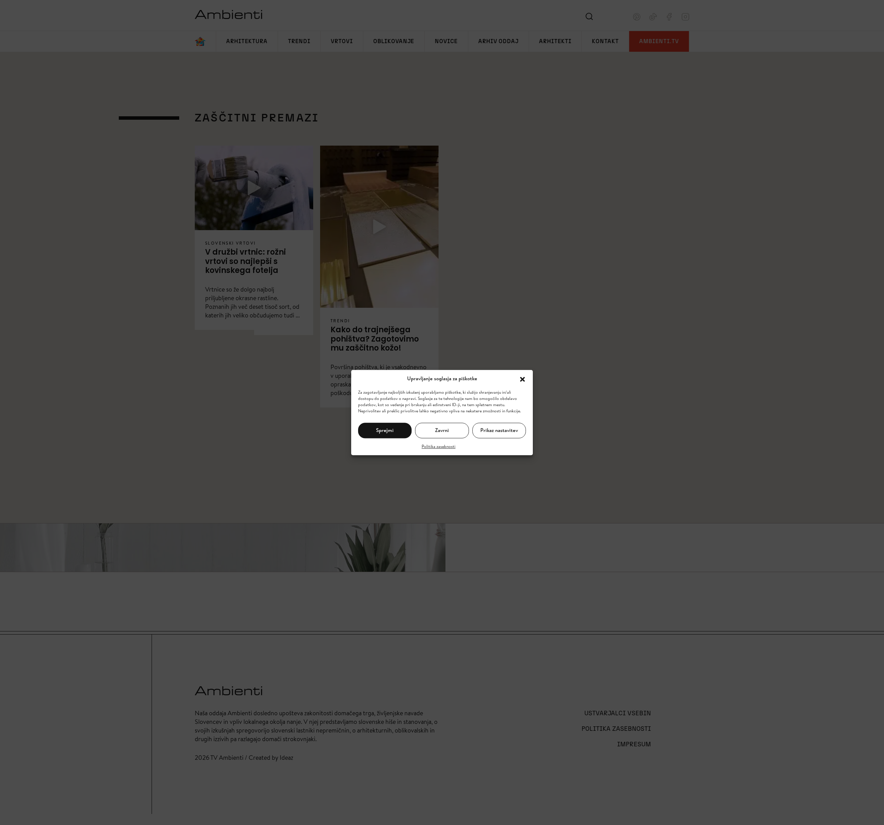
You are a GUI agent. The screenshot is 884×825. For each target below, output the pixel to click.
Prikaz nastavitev (499, 430)
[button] (522, 378)
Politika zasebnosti (438, 446)
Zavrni (442, 430)
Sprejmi (385, 430)
